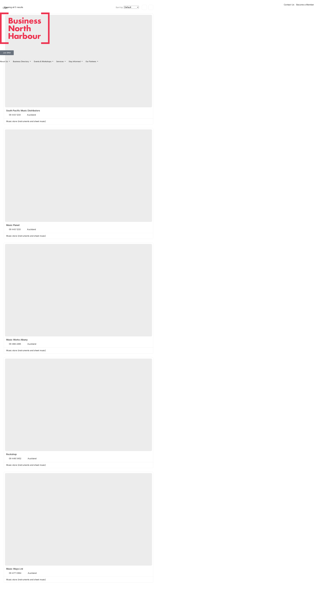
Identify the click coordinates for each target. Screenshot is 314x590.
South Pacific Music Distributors (23, 110)
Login (5, 8)
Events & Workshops (43, 61)
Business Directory (21, 61)
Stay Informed (75, 61)
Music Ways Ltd (14, 569)
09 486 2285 (15, 344)
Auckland (31, 115)
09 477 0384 (15, 573)
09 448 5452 (15, 458)
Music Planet (13, 225)
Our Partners (91, 61)
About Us (4, 61)
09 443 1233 (15, 115)
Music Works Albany (17, 339)
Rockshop (11, 454)
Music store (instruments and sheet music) (26, 121)
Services (60, 61)
